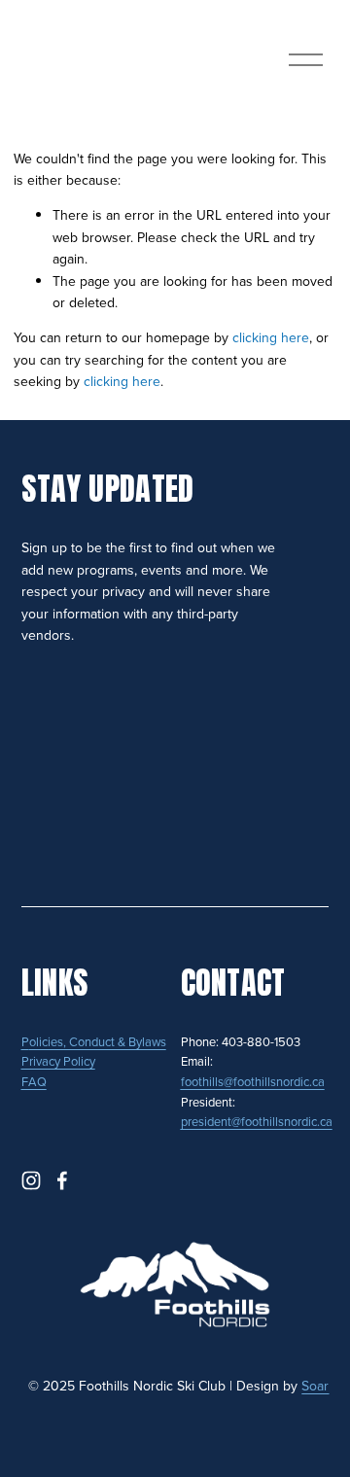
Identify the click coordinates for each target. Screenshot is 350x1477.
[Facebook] (62, 1180)
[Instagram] (31, 1180)
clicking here (270, 337)
